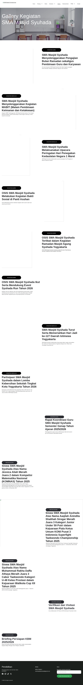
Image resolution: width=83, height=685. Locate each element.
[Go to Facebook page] (2, 674)
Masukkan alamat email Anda (63, 669)
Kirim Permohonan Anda (64, 676)
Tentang (39, 3)
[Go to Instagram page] (5, 674)
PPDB (72, 3)
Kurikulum (51, 3)
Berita (46, 3)
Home (34, 3)
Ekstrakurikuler (66, 3)
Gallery (59, 3)
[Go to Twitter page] (11, 674)
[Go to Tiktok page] (8, 674)
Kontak (78, 3)
